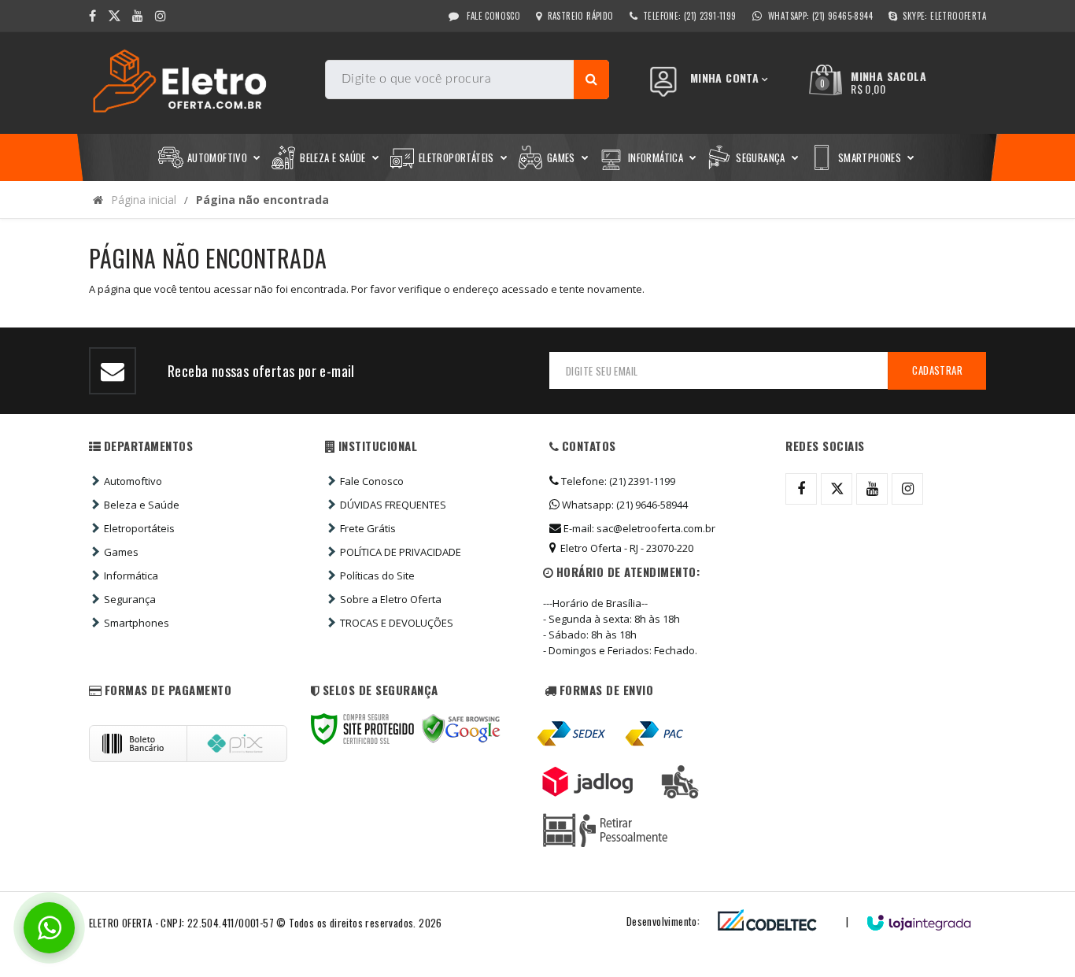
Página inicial (143, 199)
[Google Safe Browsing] (461, 729)
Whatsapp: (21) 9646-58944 (624, 505)
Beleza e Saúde (141, 505)
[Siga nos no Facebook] (92, 16)
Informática (131, 575)
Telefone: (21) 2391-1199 (617, 481)
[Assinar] (937, 371)
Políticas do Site (377, 575)
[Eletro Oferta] (201, 83)
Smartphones (136, 623)
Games (121, 552)
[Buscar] (591, 79)
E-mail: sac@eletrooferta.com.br (638, 528)
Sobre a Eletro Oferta (390, 599)
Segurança (130, 599)
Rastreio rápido (580, 15)
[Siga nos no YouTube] (872, 489)
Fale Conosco (492, 15)
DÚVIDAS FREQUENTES (393, 505)
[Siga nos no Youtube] (137, 16)
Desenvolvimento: (663, 921)
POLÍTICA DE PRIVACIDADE (400, 552)
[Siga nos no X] (114, 16)
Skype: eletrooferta (944, 15)
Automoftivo (133, 481)
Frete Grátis (368, 528)
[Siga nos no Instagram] (160, 16)
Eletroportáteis (139, 528)
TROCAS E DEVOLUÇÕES (396, 623)
